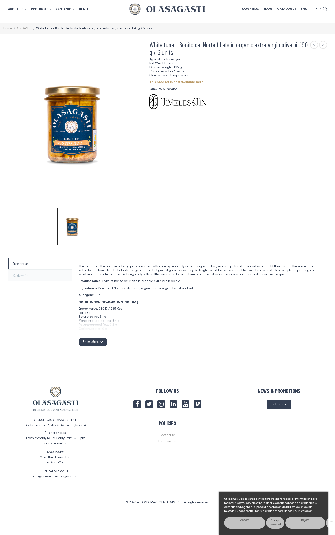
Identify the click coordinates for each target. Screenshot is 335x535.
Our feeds (250, 9)
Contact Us (167, 435)
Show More (93, 342)
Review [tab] (20, 275)
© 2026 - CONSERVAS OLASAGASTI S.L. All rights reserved (167, 502)
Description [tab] (20, 263)
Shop (305, 9)
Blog (268, 9)
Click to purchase (163, 89)
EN (316, 9)
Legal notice (167, 441)
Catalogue (286, 9)
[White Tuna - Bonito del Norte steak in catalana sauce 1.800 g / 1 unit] (314, 45)
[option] (72, 226)
